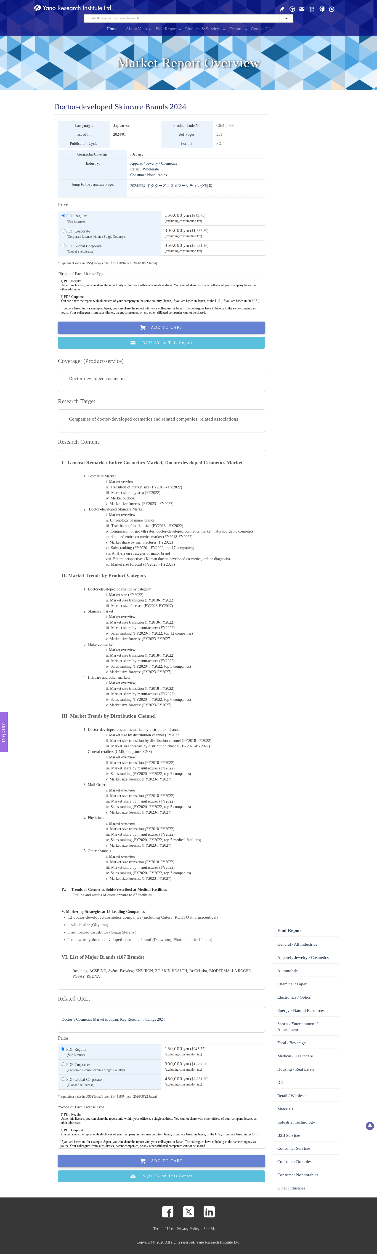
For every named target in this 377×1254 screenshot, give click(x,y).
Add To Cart (167, 327)
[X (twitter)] (188, 1211)
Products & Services (203, 28)
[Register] (282, 9)
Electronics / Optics (294, 997)
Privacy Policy (188, 1228)
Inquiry (4, 732)
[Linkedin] (209, 1211)
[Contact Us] (302, 9)
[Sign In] (322, 9)
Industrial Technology (296, 1122)
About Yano (136, 28)
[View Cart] (312, 9)
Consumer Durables (294, 1161)
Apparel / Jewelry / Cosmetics (153, 163)
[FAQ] (292, 9)
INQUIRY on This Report (166, 343)
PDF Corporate (95, 234)
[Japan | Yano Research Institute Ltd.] (331, 9)
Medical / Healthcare (295, 1056)
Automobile (287, 971)
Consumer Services (293, 1148)
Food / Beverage (291, 1043)
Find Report (166, 28)
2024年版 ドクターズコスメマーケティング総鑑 (171, 185)
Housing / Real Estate (295, 1069)
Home (112, 28)
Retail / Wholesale (144, 169)
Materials (285, 1109)
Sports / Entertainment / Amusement (297, 1027)
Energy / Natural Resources (301, 1010)
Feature (235, 28)
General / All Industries (297, 944)
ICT (280, 1082)
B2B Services (289, 1135)
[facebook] (167, 1211)
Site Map (210, 1228)
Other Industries (291, 1188)
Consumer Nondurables (148, 175)
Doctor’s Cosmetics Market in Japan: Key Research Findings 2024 (113, 1019)
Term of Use (163, 1228)
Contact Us (260, 28)
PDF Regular (76, 218)
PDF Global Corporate (83, 248)
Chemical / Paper (292, 984)
